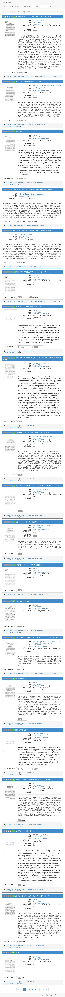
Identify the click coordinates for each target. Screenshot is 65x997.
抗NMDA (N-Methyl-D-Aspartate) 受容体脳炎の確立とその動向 (33, 780)
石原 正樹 (44, 436)
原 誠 (39, 436)
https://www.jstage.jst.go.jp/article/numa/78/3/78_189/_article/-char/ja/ (24, 594)
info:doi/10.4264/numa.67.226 (12, 126)
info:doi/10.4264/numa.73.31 (52, 673)
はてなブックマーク (24, 347)
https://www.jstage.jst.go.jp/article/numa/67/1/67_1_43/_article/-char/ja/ (25, 945)
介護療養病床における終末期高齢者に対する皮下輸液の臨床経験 (32, 189)
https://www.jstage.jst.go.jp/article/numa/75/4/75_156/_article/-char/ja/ (24, 426)
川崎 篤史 (46, 85)
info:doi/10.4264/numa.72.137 (12, 774)
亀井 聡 (35, 783)
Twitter (22, 72)
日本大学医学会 (37, 22)
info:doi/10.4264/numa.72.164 (12, 632)
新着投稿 (26, 6)
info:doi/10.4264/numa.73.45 (52, 301)
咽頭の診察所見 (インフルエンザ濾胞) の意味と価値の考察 (33, 17)
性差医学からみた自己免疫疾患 (24, 831)
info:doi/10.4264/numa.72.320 (35, 225)
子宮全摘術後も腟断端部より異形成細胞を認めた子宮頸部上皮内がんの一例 (38, 637)
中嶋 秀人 (35, 436)
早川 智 (35, 135)
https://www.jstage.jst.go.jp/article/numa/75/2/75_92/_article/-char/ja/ (24, 558)
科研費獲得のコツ (20, 679)
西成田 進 (45, 835)
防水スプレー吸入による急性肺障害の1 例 (28, 522)
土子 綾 (50, 643)
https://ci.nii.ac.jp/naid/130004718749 (16, 267)
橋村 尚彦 (38, 643)
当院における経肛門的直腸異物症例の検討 (28, 81)
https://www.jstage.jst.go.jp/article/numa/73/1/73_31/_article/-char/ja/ (24, 673)
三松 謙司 (41, 85)
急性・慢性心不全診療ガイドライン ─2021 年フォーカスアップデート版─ (37, 486)
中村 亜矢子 (44, 643)
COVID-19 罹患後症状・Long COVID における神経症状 (32, 433)
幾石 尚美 (35, 641)
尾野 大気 (35, 85)
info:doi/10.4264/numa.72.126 (12, 352)
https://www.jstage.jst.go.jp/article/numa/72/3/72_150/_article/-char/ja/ (24, 889)
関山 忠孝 (41, 526)
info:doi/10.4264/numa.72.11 (52, 76)
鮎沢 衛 (35, 956)
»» (46, 989)
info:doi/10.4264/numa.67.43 (12, 947)
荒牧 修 (36, 87)
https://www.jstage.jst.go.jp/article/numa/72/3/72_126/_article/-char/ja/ (24, 351)
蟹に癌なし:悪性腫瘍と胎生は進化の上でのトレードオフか (32, 896)
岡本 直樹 (46, 526)
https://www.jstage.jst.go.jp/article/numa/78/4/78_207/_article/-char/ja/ (24, 182)
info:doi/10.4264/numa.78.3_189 (13, 596)
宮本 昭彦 (35, 20)
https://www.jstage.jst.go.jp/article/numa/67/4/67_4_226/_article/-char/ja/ (25, 124)
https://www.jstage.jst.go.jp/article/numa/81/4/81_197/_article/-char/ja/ (24, 479)
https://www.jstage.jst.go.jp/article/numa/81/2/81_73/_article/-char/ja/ (24, 515)
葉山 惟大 (41, 363)
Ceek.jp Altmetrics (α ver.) (11, 2)
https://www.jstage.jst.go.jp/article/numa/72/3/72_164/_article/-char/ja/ (24, 630)
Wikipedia (34, 297)
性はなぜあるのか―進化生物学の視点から (28, 306)
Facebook (21, 221)
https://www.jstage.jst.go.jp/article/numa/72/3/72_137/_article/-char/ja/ (24, 773)
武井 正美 (35, 276)
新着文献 (17, 6)
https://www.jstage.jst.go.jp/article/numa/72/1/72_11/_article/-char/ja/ (24, 76)
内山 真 (46, 734)
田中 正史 (39, 489)
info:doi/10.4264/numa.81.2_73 (12, 517)
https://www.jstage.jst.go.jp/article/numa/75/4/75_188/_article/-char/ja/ (24, 982)
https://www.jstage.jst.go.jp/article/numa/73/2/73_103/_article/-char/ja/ (24, 824)
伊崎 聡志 (35, 363)
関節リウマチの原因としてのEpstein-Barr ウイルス (30, 272)
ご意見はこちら (49, 995)
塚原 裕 (40, 641)
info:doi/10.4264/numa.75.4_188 (13, 983)
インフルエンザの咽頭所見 (23, 601)
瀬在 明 (35, 489)
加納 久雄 (51, 85)
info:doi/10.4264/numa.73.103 (12, 826)
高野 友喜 (35, 526)
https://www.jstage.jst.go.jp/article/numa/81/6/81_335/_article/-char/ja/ (24, 723)
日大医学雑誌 (36, 24)
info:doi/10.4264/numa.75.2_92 (12, 560)
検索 (51, 6)
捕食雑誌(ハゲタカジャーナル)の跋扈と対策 (28, 565)
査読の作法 (18, 131)
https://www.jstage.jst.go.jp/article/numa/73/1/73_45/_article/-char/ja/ (24, 301)
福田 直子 (45, 641)
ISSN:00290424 (45, 24)
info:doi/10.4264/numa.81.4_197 (13, 480)
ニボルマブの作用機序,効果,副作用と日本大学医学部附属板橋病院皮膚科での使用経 (32, 358)
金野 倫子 (41, 734)
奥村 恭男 (45, 489)
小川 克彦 (49, 436)
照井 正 (46, 363)
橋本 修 (51, 526)
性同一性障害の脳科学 (21, 730)
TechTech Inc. (59, 995)
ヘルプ (41, 995)
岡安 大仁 (30, 193)
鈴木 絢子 (50, 641)
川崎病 (17, 952)
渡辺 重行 (41, 20)
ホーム (5, 12)
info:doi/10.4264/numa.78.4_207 (13, 184)
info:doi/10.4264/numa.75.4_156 (13, 427)
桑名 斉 (26, 193)
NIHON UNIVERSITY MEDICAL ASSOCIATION (31, 195)
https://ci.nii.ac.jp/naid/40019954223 (15, 225)
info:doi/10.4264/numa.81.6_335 (13, 725)
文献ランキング (7, 6)
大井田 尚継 (42, 87)
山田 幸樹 (35, 734)
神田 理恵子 (56, 641)
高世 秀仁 (21, 193)
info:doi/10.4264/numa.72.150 (12, 891)
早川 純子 (35, 835)
